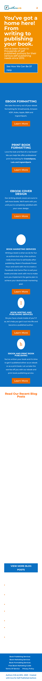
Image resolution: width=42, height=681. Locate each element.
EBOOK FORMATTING (21, 101)
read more (21, 424)
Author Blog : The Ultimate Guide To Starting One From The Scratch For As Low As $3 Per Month (21, 447)
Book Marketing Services (20, 660)
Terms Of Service (13, 669)
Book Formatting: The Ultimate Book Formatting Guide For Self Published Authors (21, 420)
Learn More (21, 123)
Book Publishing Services (19, 657)
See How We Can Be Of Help (19, 68)
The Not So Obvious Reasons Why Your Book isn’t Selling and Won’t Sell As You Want (21, 547)
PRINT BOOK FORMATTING (21, 146)
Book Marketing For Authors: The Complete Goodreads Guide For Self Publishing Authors (21, 497)
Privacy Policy (28, 669)
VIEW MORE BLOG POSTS (21, 568)
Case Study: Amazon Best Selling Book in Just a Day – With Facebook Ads (21, 640)
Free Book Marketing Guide (20, 666)
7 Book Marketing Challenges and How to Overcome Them (21, 521)
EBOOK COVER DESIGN (21, 192)
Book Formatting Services (20, 663)
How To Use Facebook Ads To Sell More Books (21, 472)
